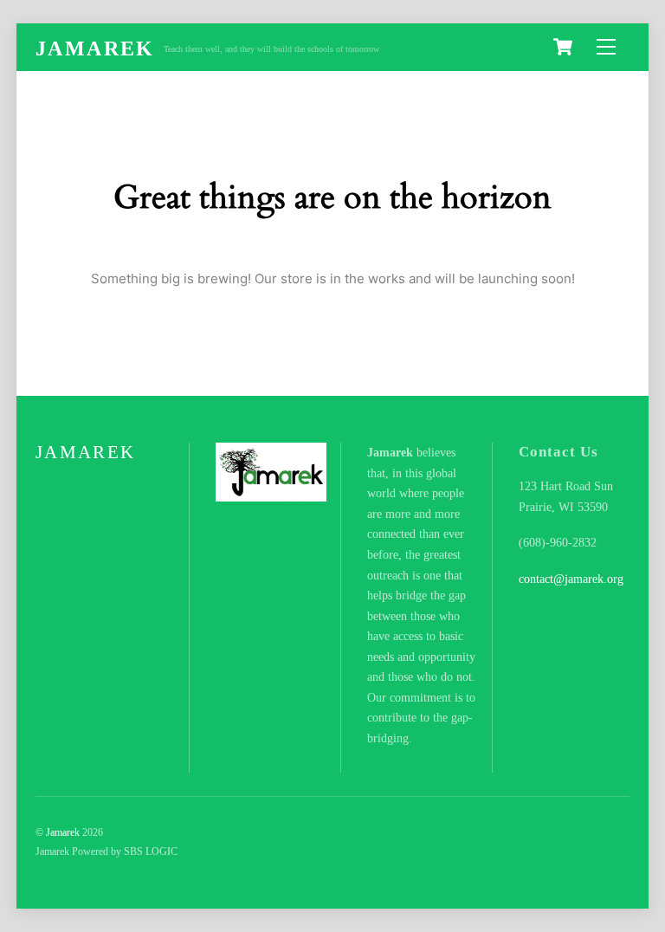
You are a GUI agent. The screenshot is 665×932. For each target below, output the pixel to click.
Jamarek (63, 832)
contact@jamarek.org (571, 579)
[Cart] (563, 46)
